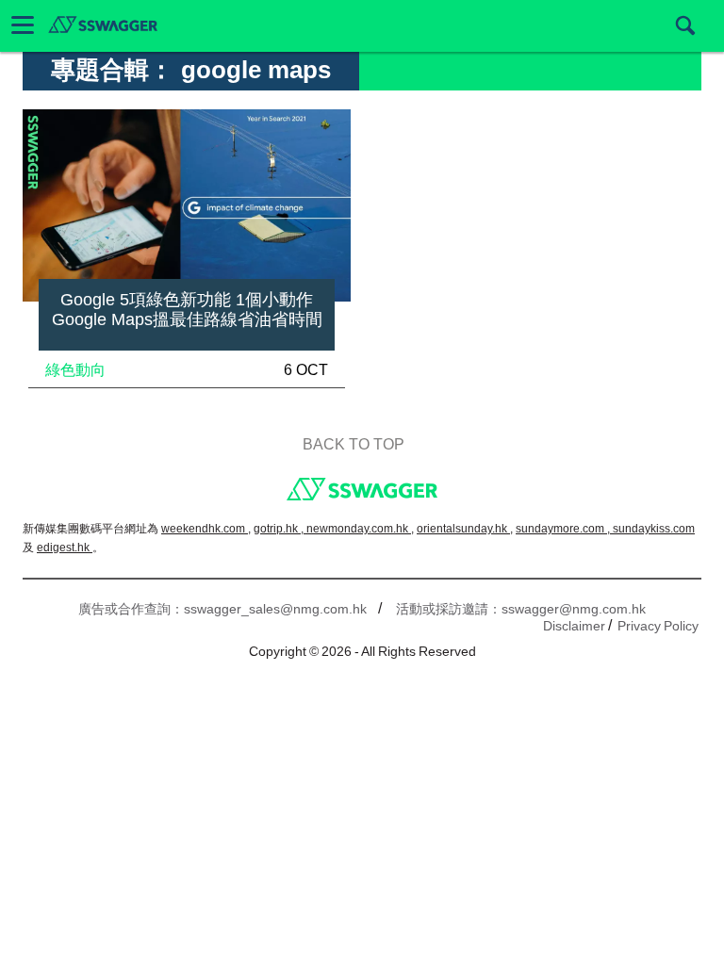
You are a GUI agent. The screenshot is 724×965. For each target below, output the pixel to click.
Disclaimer (574, 625)
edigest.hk (64, 547)
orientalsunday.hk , (465, 528)
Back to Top (353, 444)
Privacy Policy (658, 625)
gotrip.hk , (280, 528)
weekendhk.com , (206, 528)
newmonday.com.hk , (360, 528)
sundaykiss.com (654, 528)
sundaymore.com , (564, 528)
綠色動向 (75, 370)
